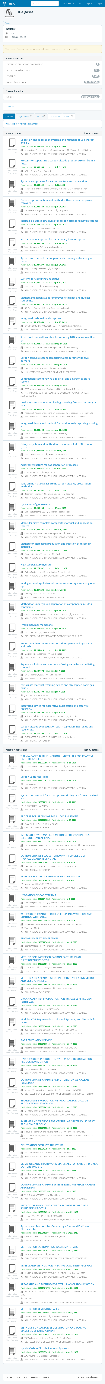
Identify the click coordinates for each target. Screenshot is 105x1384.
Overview (9, 116)
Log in (99, 3)
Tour (79, 3)
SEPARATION (52, 76)
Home (9, 1377)
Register (89, 3)
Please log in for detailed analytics (21, 123)
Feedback (35, 1377)
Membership (68, 3)
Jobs (25, 1377)
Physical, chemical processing (52, 70)
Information (55, 116)
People (40, 116)
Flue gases (52, 96)
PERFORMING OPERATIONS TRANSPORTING (52, 64)
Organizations (24, 116)
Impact (67, 116)
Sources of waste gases (52, 82)
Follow (7, 23)
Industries (9, 106)
